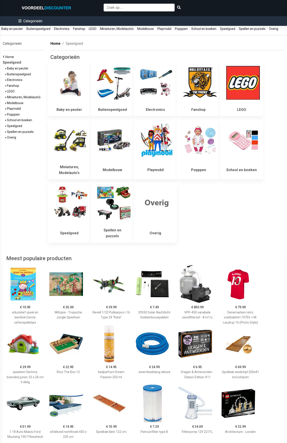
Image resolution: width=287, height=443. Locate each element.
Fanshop (79, 29)
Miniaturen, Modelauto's (117, 29)
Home (10, 57)
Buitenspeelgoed (38, 29)
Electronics (62, 29)
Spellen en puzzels (252, 29)
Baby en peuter (12, 29)
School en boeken (204, 29)
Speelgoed (228, 29)
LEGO (92, 29)
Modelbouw (145, 29)
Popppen (181, 29)
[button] (30, 21)
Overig (274, 29)
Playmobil (164, 29)
